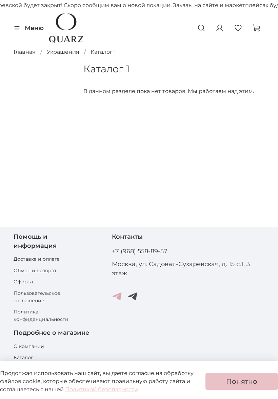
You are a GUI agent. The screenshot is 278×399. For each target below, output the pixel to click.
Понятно (241, 381)
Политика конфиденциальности (41, 315)
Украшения (63, 52)
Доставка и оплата (37, 259)
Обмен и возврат (35, 270)
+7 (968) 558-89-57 (139, 251)
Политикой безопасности (101, 389)
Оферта (23, 282)
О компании (29, 346)
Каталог (23, 357)
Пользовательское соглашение (37, 297)
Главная (25, 52)
